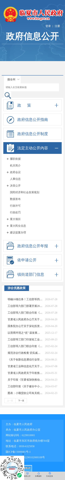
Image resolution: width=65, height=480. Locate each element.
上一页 (10, 400)
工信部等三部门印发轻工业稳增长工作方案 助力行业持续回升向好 (25, 339)
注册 (57, 26)
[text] (31, 87)
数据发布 (15, 199)
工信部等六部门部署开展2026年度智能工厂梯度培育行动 (25, 306)
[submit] (7, 95)
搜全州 (11, 79)
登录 (48, 26)
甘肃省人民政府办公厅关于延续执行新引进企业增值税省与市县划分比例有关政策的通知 (25, 319)
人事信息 (15, 178)
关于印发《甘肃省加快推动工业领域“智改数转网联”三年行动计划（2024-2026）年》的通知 (25, 379)
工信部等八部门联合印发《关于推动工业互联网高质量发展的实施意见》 (25, 312)
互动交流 (49, 476)
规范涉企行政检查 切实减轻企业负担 (25, 352)
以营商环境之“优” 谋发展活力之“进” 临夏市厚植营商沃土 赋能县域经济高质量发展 (25, 332)
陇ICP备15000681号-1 (18, 451)
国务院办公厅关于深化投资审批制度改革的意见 (25, 326)
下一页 (21, 400)
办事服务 (38, 476)
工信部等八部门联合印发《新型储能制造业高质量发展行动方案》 (25, 346)
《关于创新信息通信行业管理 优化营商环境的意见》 (25, 359)
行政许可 (15, 205)
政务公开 (27, 476)
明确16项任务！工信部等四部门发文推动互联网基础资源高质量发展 (25, 299)
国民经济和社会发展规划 (24, 192)
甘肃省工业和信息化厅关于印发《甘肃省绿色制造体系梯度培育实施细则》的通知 (25, 366)
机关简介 (15, 165)
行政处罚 (15, 212)
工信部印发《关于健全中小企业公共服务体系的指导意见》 (25, 386)
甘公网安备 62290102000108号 (27, 457)
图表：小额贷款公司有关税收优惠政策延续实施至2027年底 (25, 393)
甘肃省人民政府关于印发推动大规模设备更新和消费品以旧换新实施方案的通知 (25, 373)
